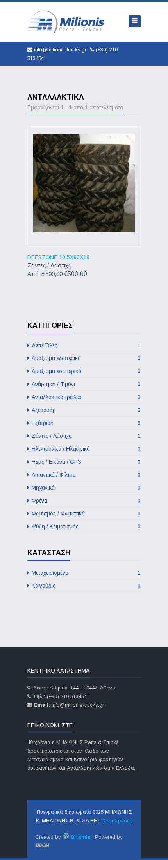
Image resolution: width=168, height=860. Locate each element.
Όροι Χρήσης (116, 821)
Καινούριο (85, 585)
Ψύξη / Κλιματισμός (85, 526)
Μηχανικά (85, 487)
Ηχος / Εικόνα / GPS (85, 462)
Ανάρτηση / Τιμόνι (85, 384)
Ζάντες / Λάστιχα (85, 436)
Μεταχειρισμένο (85, 573)
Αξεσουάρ (85, 410)
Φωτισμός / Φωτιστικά (85, 513)
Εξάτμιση (85, 423)
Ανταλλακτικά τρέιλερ (85, 397)
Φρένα (85, 500)
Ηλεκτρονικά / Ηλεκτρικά (85, 449)
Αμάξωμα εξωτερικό (85, 358)
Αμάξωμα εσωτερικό (85, 371)
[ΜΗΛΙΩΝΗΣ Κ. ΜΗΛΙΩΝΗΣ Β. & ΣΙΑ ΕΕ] (66, 22)
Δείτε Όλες (85, 345)
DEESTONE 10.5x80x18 (58, 257)
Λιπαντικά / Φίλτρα (85, 475)
